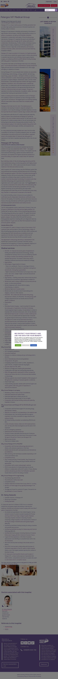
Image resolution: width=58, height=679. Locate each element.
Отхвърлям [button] (33, 345)
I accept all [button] (18, 345)
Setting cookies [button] (25, 345)
